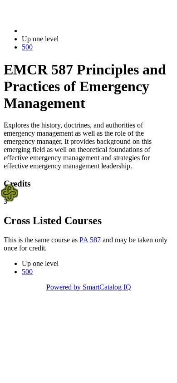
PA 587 (90, 240)
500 (27, 47)
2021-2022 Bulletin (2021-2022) (68, 30)
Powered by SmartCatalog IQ (88, 287)
